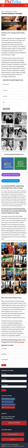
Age (3, 101)
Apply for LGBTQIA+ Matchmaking (11, 174)
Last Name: (4, 354)
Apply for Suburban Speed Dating (10, 181)
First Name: (4, 348)
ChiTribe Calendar (19, 342)
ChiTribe (12, 444)
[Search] (26, 5)
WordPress (21, 446)
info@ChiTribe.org (8, 418)
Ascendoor (9, 446)
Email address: (4, 359)
